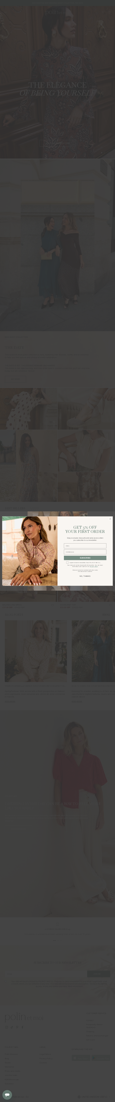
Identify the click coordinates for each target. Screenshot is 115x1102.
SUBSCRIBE (85, 558)
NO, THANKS (85, 576)
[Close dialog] (110, 518)
